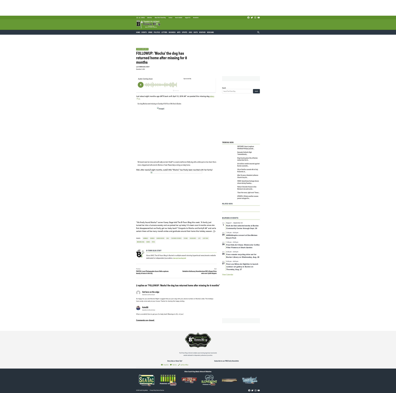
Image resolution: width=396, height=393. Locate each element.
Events (144, 32)
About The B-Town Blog (160, 17)
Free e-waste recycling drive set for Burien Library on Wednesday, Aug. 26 (242, 255)
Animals (145, 238)
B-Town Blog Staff (144, 67)
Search (224, 88)
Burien (152, 238)
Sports (184, 32)
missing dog (140, 242)
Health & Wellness (142, 49)
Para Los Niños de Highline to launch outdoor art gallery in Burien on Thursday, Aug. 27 (242, 267)
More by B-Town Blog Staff (179, 258)
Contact (170, 17)
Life (199, 238)
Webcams (210, 32)
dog (168, 238)
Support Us (187, 17)
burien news (160, 238)
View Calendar (227, 274)
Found (186, 238)
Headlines (193, 238)
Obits (196, 32)
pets (153, 242)
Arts (179, 32)
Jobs (190, 32)
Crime (150, 32)
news (148, 242)
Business (172, 32)
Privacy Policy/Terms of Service (157, 390)
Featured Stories (176, 238)
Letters (164, 32)
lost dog (205, 238)
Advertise (149, 17)
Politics (157, 32)
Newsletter (196, 17)
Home (138, 32)
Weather (202, 32)
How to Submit (178, 17)
